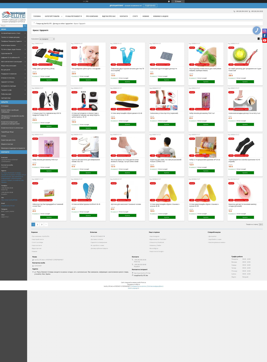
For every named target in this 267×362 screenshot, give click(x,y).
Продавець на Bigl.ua (133, 284)
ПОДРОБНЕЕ (150, 5)
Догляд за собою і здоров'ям (63, 23)
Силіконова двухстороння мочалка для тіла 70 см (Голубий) (127, 69)
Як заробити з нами (97, 245)
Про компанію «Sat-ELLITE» (40, 236)
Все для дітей (5, 70)
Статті (135, 16)
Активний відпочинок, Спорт (10, 33)
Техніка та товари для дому (10, 37)
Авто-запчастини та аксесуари (11, 61)
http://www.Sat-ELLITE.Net (9, 200)
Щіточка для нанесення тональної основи (126, 204)
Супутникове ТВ (6, 53)
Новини (146, 16)
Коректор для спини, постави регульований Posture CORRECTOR (165, 160)
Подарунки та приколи (8, 74)
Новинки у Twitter (155, 245)
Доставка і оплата (97, 239)
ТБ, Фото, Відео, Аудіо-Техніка (11, 49)
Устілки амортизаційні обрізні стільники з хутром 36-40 (204, 205)
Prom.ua (143, 282)
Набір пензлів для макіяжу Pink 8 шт (45, 160)
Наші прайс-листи (38, 239)
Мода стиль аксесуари (8, 66)
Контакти (124, 16)
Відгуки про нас (109, 16)
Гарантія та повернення (99, 242)
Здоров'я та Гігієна (7, 82)
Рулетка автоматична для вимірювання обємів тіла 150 (86, 160)
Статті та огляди (37, 242)
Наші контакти (37, 245)
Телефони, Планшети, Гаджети (11, 41)
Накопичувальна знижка (216, 242)
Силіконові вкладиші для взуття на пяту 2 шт (244, 113)
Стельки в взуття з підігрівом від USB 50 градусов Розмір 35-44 (46, 114)
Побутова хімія (6, 94)
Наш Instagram (154, 236)
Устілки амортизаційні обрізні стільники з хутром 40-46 (164, 205)
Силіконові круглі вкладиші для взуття (163, 69)
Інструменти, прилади (8, 86)
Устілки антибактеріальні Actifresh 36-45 (86, 204)
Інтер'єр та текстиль (8, 78)
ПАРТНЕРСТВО (6, 98)
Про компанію (92, 16)
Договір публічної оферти (99, 248)
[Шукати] (25, 25)
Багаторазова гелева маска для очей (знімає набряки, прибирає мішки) (205, 69)
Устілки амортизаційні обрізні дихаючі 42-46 (126, 113)
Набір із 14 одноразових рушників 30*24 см (204, 160)
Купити (49, 80)
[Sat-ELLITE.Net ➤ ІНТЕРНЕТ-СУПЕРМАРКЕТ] (14, 14)
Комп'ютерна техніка (8, 45)
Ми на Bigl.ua (154, 248)
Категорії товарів (52, 16)
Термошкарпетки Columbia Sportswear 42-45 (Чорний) (244, 160)
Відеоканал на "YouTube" (158, 239)
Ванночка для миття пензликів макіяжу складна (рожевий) (242, 205)
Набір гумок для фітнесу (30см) (43, 69)
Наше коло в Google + (157, 251)
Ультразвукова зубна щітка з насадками (86, 69)
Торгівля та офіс (6, 90)
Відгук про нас (36, 248)
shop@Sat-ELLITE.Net (7, 206)
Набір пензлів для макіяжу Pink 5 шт (202, 113)
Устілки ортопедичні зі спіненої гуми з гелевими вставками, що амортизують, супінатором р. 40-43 (86, 115)
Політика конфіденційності (155, 286)
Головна (37, 16)
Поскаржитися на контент (138, 286)
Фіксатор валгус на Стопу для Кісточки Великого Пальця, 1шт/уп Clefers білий (125, 160)
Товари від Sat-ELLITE (44, 23)
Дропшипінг (212, 236)
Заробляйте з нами (214, 239)
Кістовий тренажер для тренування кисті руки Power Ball (245, 69)
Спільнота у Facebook (157, 242)
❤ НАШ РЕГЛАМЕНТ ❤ (73, 16)
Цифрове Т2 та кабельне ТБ (10, 57)
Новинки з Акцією (160, 16)
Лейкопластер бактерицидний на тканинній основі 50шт (47, 205)
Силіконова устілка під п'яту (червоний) (164, 113)
